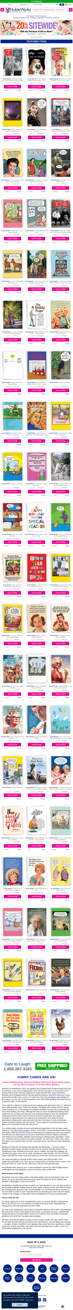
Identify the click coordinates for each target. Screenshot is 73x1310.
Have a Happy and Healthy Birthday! (60, 990)
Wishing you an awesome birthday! (12, 838)
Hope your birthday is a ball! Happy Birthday (60, 535)
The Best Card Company (20, 1130)
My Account (23, 4)
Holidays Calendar (36, 1287)
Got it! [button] (20, 1305)
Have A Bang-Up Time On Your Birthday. (60, 433)
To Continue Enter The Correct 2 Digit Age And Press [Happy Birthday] (60, 789)
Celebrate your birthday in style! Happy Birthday (60, 1041)
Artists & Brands (54, 1268)
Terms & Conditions (19, 1278)
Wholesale (42, 1278)
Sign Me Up (36, 1260)
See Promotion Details (36, 37)
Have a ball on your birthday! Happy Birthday (12, 130)
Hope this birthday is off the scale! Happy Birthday (12, 940)
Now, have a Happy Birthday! (12, 687)
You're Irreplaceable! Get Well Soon (12, 282)
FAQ (42, 1268)
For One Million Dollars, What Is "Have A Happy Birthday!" (36, 384)
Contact (7, 1268)
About (31, 1278)
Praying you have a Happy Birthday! (60, 636)
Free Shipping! (36, 1)
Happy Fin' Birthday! (12, 483)
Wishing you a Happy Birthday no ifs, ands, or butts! (61, 79)
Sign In (10, 4)
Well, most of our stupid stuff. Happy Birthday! (12, 585)
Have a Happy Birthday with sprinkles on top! (36, 79)
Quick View (12, 87)
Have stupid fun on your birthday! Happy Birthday (36, 940)
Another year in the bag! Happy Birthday (60, 940)
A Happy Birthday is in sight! (36, 231)
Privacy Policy (7, 1278)
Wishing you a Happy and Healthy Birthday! (36, 180)
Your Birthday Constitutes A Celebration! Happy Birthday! (60, 131)
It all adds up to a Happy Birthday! (60, 180)
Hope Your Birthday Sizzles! (36, 737)
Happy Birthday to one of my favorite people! (60, 687)
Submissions (54, 1278)
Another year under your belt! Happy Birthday (60, 585)
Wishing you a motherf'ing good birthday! (12, 889)
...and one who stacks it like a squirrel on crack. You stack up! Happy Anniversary (60, 282)
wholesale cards (54, 1097)
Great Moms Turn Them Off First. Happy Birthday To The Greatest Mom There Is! (12, 1042)
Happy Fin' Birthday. (60, 382)
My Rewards (38, 4)
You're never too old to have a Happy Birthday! (12, 180)
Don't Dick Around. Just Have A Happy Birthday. (12, 990)
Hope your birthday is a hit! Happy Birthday (12, 636)
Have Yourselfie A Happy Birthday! (36, 687)
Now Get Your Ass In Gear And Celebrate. (12, 433)
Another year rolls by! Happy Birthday (12, 231)
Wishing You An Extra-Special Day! (36, 535)
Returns (65, 1268)
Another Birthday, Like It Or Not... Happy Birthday (36, 332)
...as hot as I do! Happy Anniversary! (36, 585)
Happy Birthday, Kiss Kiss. (36, 889)
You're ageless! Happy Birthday (12, 737)
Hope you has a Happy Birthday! (36, 636)
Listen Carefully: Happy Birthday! (60, 889)
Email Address (25, 1251)
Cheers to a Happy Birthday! (12, 535)
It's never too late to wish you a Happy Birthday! (12, 332)
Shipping (66, 1278)
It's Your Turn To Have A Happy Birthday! (60, 838)
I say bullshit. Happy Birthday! (36, 484)
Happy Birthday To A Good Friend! (60, 332)
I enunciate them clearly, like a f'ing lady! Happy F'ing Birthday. (36, 434)
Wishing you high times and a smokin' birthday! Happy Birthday (12, 80)
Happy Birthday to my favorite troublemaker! (60, 484)
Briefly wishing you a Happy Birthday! (12, 383)
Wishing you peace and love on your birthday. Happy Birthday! (36, 789)
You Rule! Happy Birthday (36, 130)
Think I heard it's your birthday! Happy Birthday (36, 282)
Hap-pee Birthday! (12, 787)
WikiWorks (19, 1268)
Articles (30, 1268)
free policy (13, 1153)
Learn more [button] (29, 1300)
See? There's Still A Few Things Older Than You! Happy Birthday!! (60, 738)
